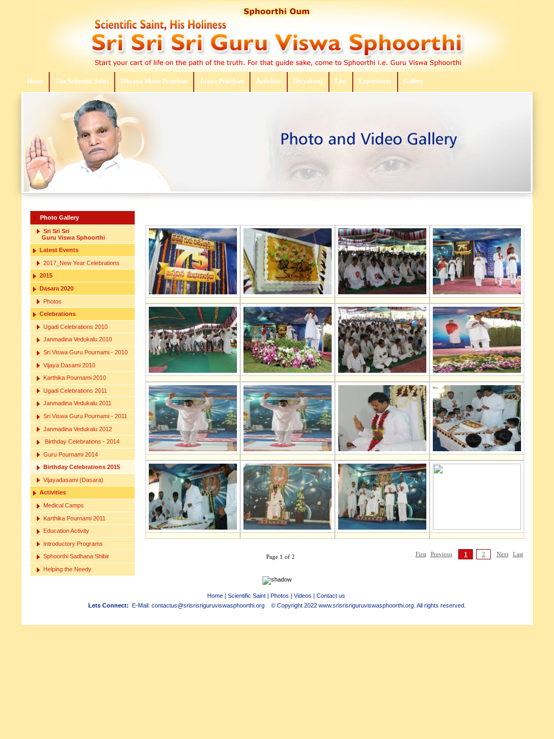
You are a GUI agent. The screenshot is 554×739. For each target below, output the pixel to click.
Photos (52, 301)
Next (503, 554)
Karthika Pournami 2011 (74, 518)
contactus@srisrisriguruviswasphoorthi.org (208, 605)
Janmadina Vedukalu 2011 (77, 403)
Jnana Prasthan (222, 81)
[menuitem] (36, 82)
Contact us (330, 595)
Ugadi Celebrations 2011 (75, 390)
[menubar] (226, 82)
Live (341, 81)
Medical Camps (63, 505)
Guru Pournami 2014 (70, 454)
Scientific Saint (247, 595)
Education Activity (66, 530)
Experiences (375, 81)
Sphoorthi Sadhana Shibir (76, 556)
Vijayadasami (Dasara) (73, 480)
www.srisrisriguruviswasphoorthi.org (366, 605)
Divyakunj (308, 81)
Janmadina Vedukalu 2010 (77, 339)
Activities (268, 81)
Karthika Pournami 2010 (74, 377)
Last (518, 554)
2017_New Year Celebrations (81, 263)
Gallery (414, 81)
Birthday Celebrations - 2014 (81, 441)
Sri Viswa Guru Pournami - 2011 (85, 416)
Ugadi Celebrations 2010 (75, 327)
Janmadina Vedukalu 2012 (77, 429)
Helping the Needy (67, 569)
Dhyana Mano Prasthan (154, 81)
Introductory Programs (73, 543)
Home (35, 81)
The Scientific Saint (82, 81)
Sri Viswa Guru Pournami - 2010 (85, 352)
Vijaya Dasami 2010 (69, 365)
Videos (303, 595)
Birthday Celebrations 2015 (81, 467)
